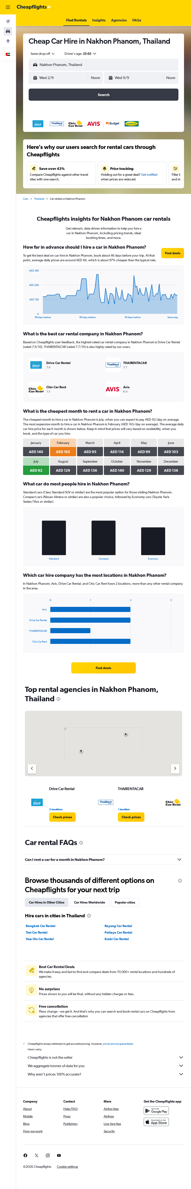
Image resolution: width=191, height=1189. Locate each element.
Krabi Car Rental (117, 939)
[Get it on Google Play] (156, 1111)
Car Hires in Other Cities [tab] (46, 902)
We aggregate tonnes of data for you (56, 1066)
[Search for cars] (8, 31)
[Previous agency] (32, 768)
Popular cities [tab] (125, 902)
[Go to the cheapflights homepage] (34, 7)
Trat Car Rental (37, 932)
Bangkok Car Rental (40, 926)
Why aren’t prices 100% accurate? (54, 1074)
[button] (8, 7)
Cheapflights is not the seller (50, 1057)
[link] (172, 253)
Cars (25, 198)
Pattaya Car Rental (118, 932)
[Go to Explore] (8, 41)
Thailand (39, 198)
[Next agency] (175, 768)
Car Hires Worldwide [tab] (89, 902)
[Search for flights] (8, 21)
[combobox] (43, 53)
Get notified (149, 174)
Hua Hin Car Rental (40, 939)
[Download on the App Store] (156, 1122)
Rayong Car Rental (118, 926)
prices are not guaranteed (118, 1043)
